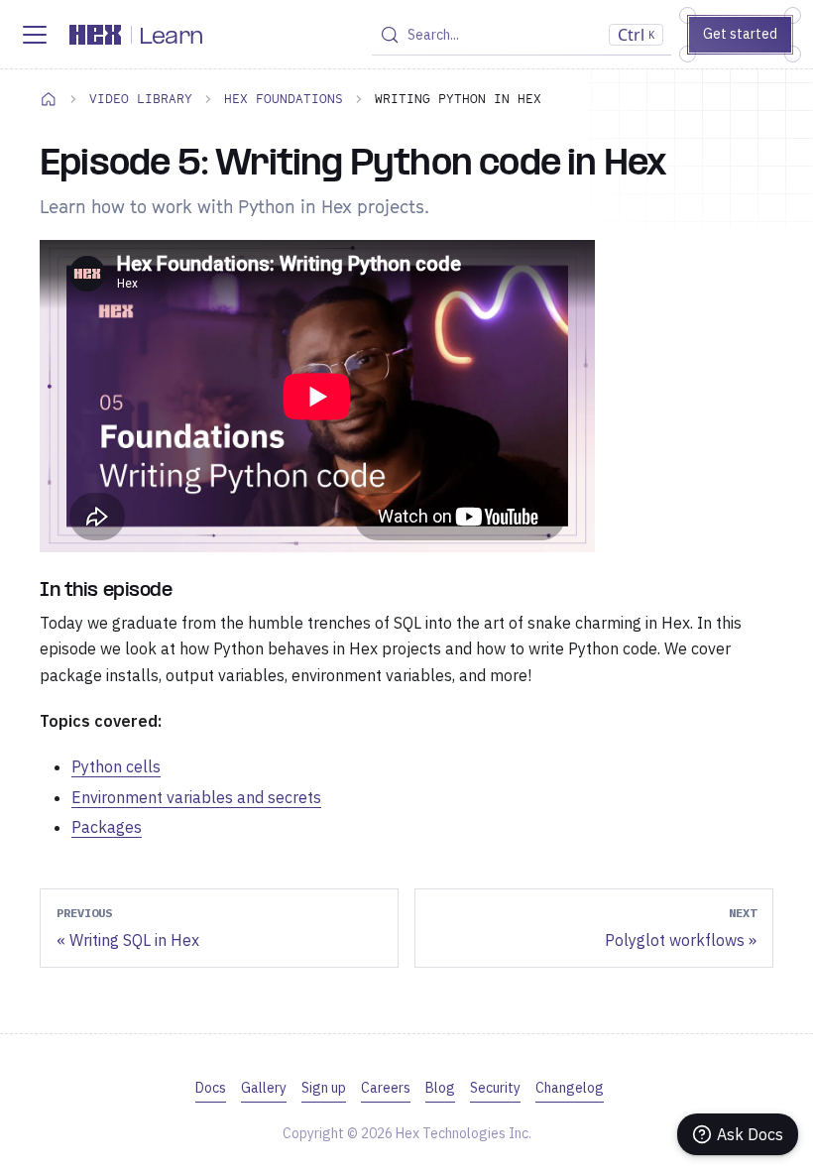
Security (495, 1088)
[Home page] (49, 98)
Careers (385, 1088)
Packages (106, 827)
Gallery (264, 1088)
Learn (171, 38)
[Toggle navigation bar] (35, 35)
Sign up (323, 1088)
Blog (440, 1088)
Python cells (116, 766)
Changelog (569, 1088)
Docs (210, 1088)
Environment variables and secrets (196, 797)
